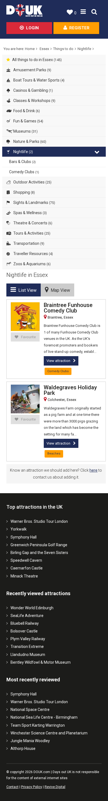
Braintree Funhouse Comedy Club (68, 307)
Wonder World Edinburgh (32, 608)
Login (32, 27)
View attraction (58, 361)
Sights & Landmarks (33, 202)
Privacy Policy (31, 787)
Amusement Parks (31, 70)
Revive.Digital (55, 787)
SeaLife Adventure (27, 615)
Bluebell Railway (25, 623)
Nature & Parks (29, 141)
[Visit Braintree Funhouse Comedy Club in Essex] (25, 316)
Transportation (28, 243)
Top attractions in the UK (34, 507)
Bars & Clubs (22, 161)
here (93, 470)
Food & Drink (26, 111)
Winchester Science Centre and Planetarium (49, 733)
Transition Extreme (27, 646)
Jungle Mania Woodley (30, 741)
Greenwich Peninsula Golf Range (39, 545)
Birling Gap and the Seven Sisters (39, 552)
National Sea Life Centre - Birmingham (44, 717)
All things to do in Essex (37, 59)
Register (79, 27)
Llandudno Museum (28, 654)
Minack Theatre (24, 576)
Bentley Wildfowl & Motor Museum (41, 662)
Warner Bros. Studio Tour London (39, 521)
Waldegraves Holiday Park (70, 390)
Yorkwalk (19, 529)
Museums (25, 131)
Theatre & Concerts (32, 223)
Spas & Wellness (29, 213)
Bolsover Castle (24, 631)
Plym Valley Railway (28, 639)
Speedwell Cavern (26, 560)
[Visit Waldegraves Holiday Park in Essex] (25, 399)
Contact (12, 787)
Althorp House (23, 748)
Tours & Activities (31, 233)
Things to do (63, 49)
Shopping (23, 192)
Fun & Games (27, 121)
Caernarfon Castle (27, 568)
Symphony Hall (24, 537)
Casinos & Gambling (32, 90)
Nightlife (84, 49)
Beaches (53, 453)
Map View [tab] (59, 290)
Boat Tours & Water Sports (38, 80)
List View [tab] (26, 290)
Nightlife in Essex (27, 275)
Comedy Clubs (24, 172)
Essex (44, 49)
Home (30, 49)
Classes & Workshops (33, 100)
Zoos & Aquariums (31, 264)
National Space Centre (30, 709)
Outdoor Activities (32, 182)
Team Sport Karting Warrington (38, 725)
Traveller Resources (32, 253)
